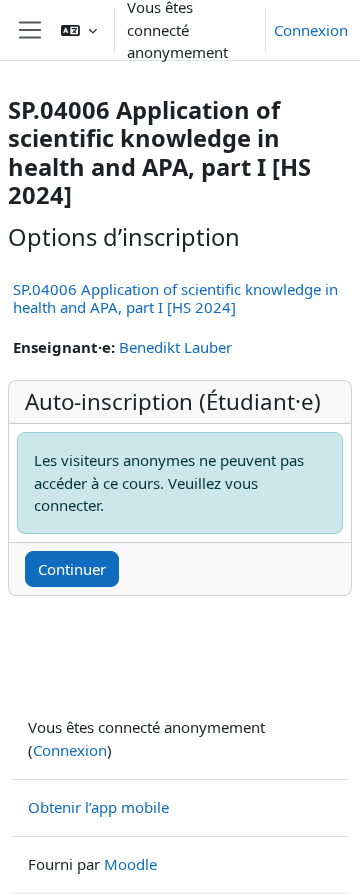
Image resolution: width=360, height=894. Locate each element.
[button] (79, 30)
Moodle (130, 864)
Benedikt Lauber (175, 347)
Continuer (72, 569)
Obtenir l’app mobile (98, 807)
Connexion (311, 30)
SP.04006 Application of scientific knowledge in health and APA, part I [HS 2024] (175, 298)
